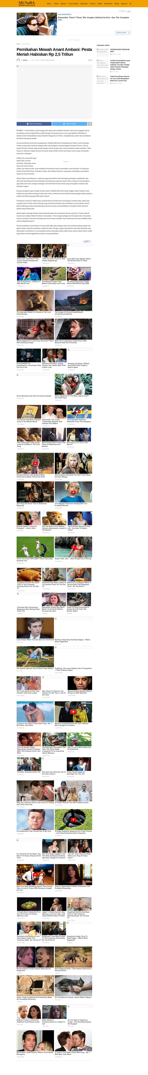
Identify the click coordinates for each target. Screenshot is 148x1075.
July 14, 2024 (35, 60)
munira (25, 60)
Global (116, 3)
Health (100, 3)
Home (18, 44)
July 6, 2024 (114, 71)
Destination (108, 3)
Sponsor (124, 3)
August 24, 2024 (116, 54)
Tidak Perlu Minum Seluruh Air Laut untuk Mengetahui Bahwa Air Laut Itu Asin (119, 78)
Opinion (63, 3)
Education (84, 3)
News (49, 3)
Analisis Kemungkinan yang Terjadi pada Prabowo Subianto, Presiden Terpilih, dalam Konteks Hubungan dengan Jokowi (120, 65)
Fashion (92, 3)
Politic (56, 3)
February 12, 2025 (116, 83)
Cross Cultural (73, 3)
